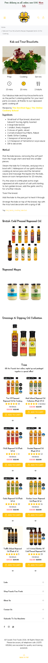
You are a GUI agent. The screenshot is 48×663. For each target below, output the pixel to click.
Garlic (11, 210)
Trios (24, 365)
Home (3, 27)
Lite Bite (17, 210)
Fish (7, 210)
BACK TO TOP (24, 657)
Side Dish (24, 210)
